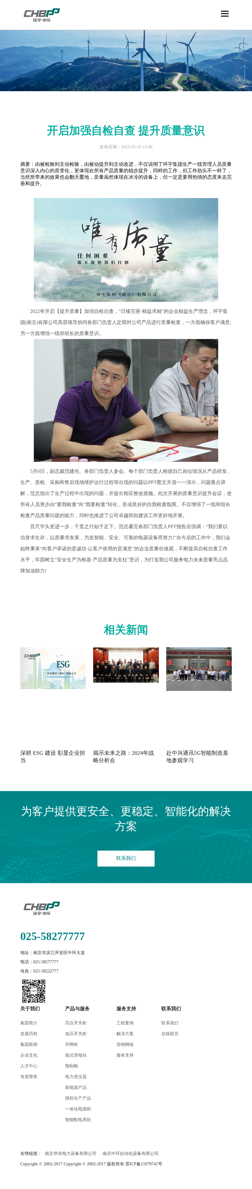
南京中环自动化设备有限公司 (131, 1153)
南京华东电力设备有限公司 (70, 1153)
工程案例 (125, 1023)
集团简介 (28, 1023)
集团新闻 (28, 1044)
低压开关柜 (76, 1033)
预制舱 (71, 1066)
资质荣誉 (28, 1076)
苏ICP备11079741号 (143, 1164)
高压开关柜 (76, 1023)
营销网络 (125, 1044)
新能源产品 (76, 1087)
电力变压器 (76, 1076)
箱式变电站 (76, 1055)
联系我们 (126, 858)
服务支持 (125, 1055)
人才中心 (28, 1066)
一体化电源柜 (78, 1109)
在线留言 (170, 1033)
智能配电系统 (78, 1119)
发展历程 (28, 1033)
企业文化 (28, 1055)
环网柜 (71, 1044)
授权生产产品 (78, 1098)
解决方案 (125, 1033)
